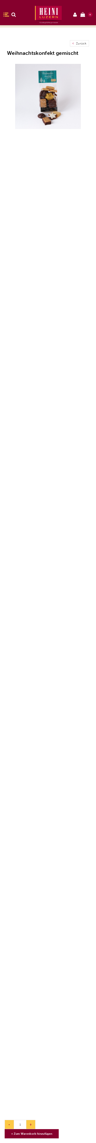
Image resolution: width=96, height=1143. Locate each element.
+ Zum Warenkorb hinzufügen (31, 1133)
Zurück (80, 43)
